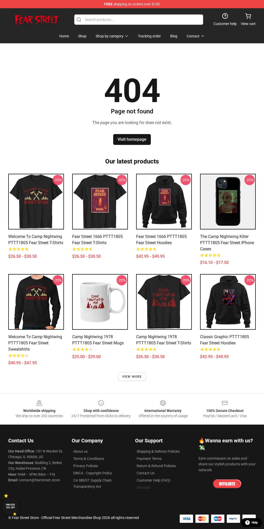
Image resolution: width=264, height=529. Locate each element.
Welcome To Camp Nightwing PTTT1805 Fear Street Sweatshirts (35, 343)
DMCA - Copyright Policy (92, 473)
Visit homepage (132, 139)
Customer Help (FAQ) (153, 480)
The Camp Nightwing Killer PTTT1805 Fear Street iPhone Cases (227, 242)
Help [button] (255, 522)
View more (132, 376)
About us (80, 451)
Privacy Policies (85, 466)
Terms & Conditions (88, 459)
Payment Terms (149, 459)
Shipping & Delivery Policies (158, 451)
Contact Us (145, 473)
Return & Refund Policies (156, 466)
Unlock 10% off (10, 506)
